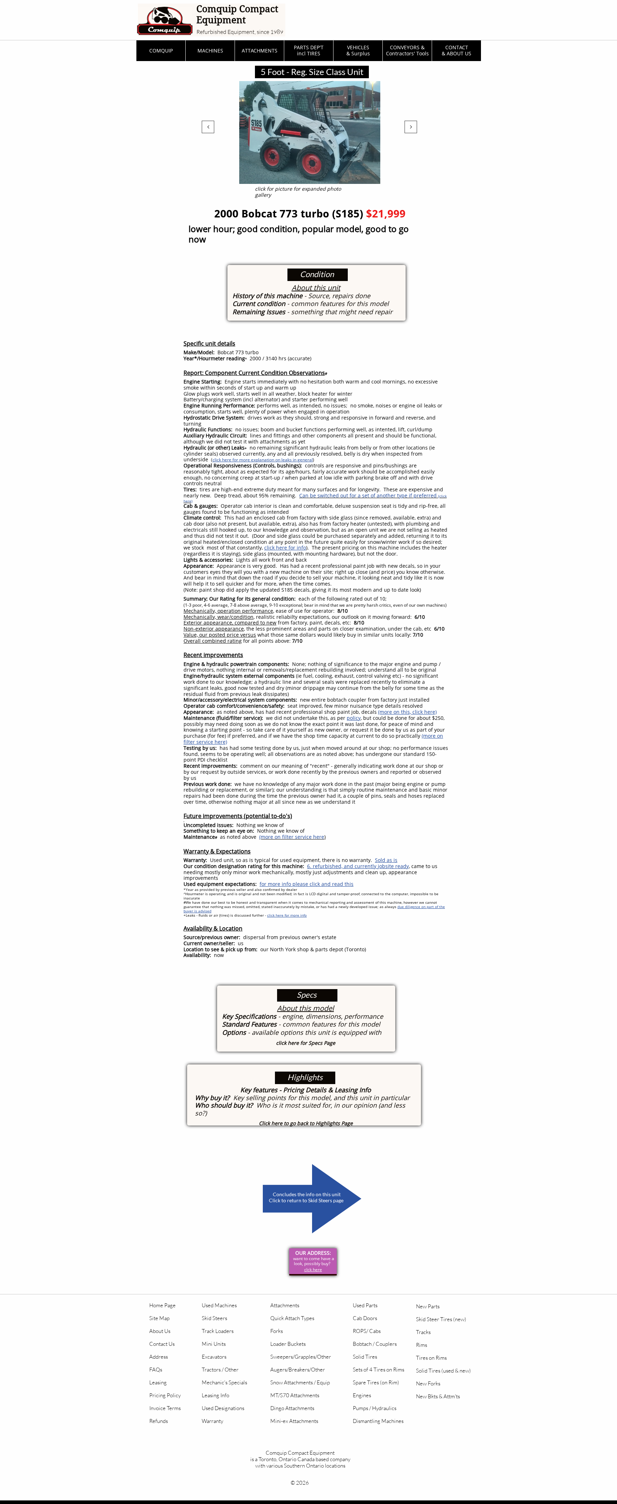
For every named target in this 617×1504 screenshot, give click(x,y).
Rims (421, 1345)
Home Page (162, 1305)
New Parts (428, 1306)
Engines (362, 1395)
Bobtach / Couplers (375, 1343)
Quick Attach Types (292, 1318)
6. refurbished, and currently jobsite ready (358, 866)
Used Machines (219, 1305)
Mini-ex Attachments (294, 1421)
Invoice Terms (165, 1408)
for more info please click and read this (306, 884)
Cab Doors (365, 1318)
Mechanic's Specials (224, 1382)
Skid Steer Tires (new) (441, 1319)
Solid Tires (365, 1356)
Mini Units (214, 1343)
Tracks (423, 1332)
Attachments (284, 1305)
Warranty (212, 1421)
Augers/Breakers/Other (297, 1369)
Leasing (158, 1382)
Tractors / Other (220, 1369)
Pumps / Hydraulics (374, 1408)
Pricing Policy (165, 1395)
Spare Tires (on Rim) (376, 1382)
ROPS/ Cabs (367, 1331)
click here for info (285, 547)
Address (158, 1356)
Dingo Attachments (292, 1408)
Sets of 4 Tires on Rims (378, 1369)
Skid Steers (214, 1318)
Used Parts (365, 1305)
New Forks (428, 1383)
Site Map (159, 1318)
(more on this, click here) (407, 711)
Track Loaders (218, 1331)
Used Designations (223, 1408)
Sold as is (386, 860)
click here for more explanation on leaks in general (262, 460)
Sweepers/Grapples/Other (300, 1356)
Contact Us (162, 1343)
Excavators (214, 1356)
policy (354, 718)
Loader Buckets (288, 1343)
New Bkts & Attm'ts (438, 1396)
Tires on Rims (431, 1357)
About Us (159, 1331)
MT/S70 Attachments (294, 1395)
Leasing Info (215, 1395)
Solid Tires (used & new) (443, 1370)
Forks (276, 1331)
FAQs (155, 1369)
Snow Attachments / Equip (300, 1382)
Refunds (158, 1421)
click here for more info (287, 915)
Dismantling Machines (378, 1421)
